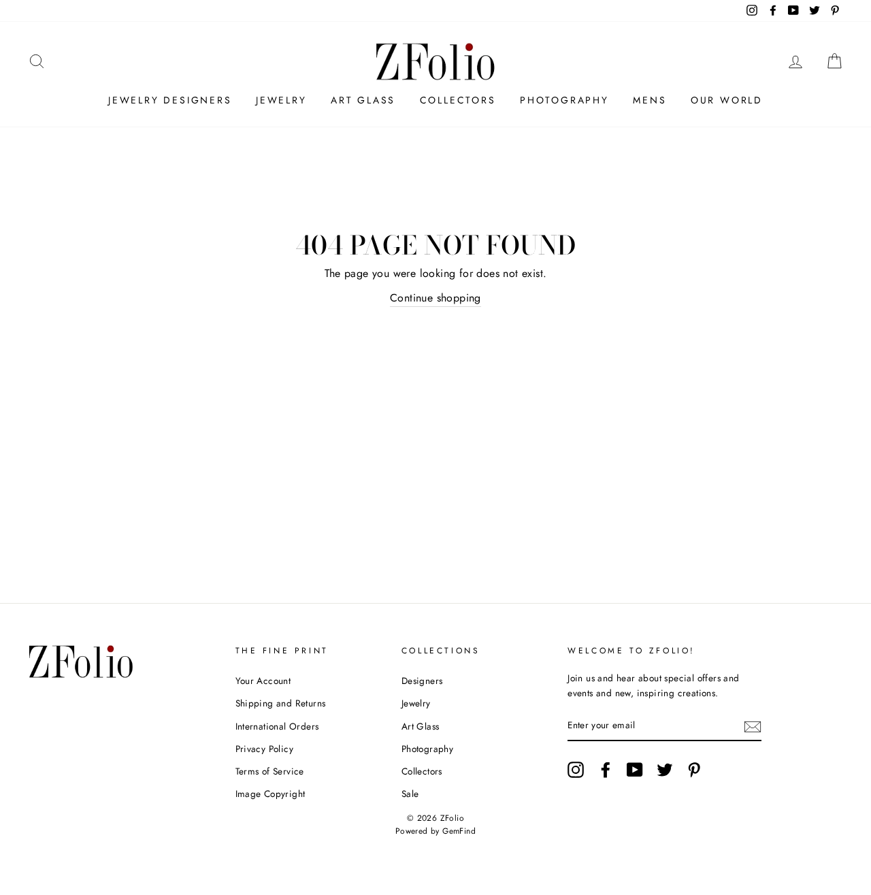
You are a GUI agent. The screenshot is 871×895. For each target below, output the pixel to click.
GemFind (459, 831)
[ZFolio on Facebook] (605, 770)
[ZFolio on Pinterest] (694, 770)
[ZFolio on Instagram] (576, 770)
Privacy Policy (264, 748)
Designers (422, 680)
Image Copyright (270, 793)
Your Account (263, 680)
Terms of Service (269, 771)
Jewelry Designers (170, 100)
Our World (727, 100)
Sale (410, 793)
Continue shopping (435, 298)
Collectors (458, 100)
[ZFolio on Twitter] (665, 770)
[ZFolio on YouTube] (635, 770)
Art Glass (363, 100)
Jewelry (281, 100)
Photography (564, 100)
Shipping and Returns (280, 703)
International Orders (277, 726)
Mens (649, 100)
